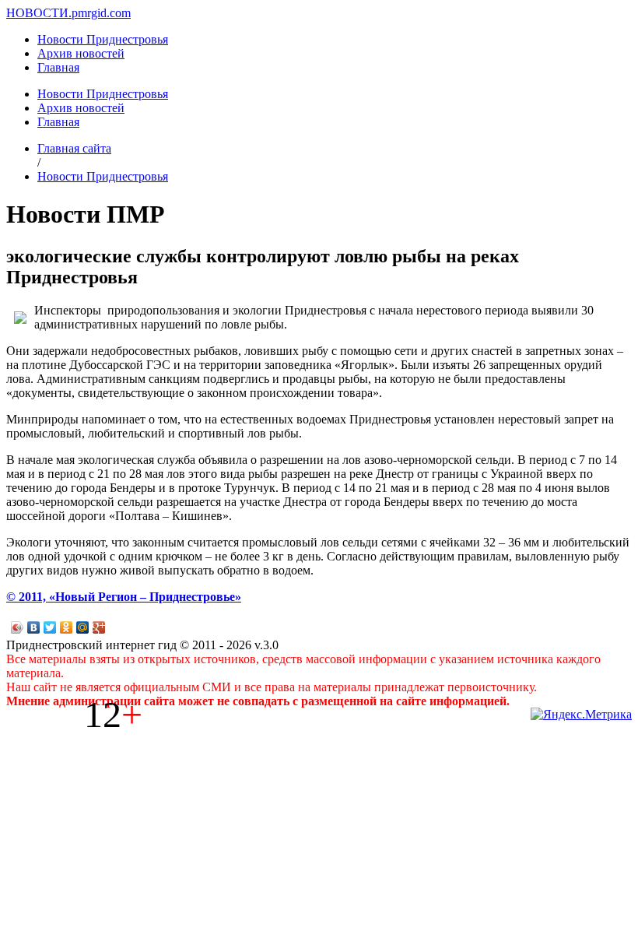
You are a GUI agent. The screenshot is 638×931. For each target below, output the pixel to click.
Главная (58, 67)
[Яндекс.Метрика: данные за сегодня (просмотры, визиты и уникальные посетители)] (581, 715)
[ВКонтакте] (34, 627)
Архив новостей (80, 53)
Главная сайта (74, 148)
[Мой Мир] (83, 627)
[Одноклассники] (66, 627)
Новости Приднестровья (102, 39)
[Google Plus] (99, 627)
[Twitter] (50, 627)
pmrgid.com (101, 12)
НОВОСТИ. (39, 12)
